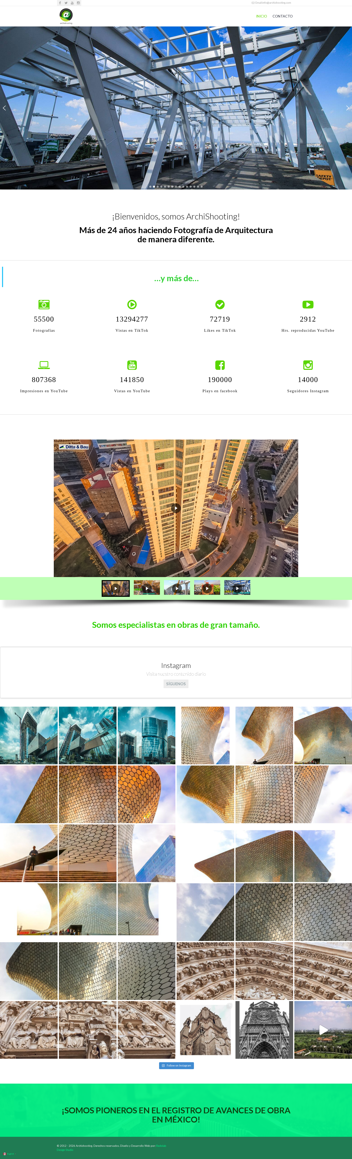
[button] (4, 108)
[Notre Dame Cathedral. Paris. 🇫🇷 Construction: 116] (205, 971)
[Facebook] (60, 3)
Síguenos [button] (176, 683)
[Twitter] (66, 3)
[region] (176, 107)
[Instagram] (78, 3)
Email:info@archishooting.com (273, 2)
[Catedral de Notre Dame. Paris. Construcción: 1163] (29, 1030)
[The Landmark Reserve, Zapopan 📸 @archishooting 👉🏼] (146, 735)
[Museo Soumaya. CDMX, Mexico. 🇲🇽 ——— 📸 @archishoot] (205, 735)
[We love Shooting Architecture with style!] (66, 16)
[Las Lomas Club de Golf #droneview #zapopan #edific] (323, 1030)
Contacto (283, 16)
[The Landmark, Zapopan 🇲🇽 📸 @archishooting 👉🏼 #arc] (29, 735)
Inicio (261, 16)
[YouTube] (72, 3)
